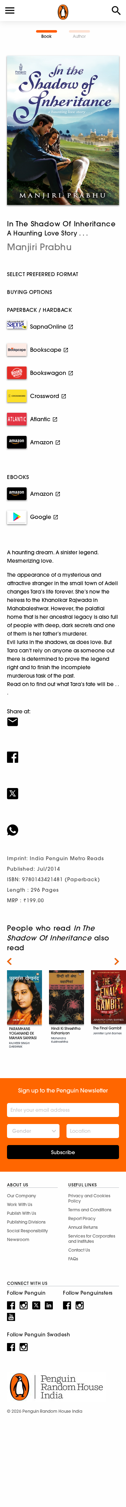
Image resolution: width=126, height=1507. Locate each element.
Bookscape (45, 349)
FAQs (73, 1258)
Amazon (41, 442)
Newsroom (18, 1239)
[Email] (63, 717)
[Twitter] (63, 789)
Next (116, 961)
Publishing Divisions (26, 1222)
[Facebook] (63, 752)
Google (40, 516)
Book (46, 36)
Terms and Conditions (89, 1209)
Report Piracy (82, 1218)
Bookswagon (48, 372)
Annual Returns (83, 1227)
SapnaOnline (48, 326)
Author (79, 36)
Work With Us (19, 1204)
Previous (9, 961)
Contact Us (79, 1250)
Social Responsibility (27, 1230)
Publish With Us (21, 1213)
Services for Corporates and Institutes (91, 1238)
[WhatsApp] (63, 825)
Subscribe (63, 1152)
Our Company (21, 1195)
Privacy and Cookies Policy (89, 1198)
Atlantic (40, 419)
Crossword (44, 395)
